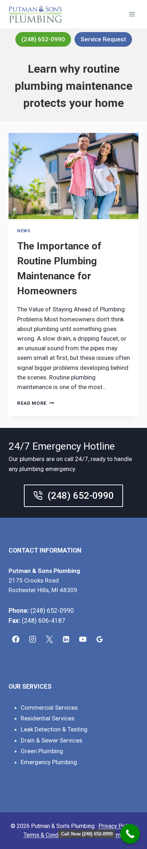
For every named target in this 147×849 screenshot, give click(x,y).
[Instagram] (32, 639)
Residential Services (48, 718)
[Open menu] (131, 14)
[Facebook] (16, 639)
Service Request (103, 39)
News (23, 230)
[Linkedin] (66, 639)
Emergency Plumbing (49, 762)
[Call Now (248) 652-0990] (130, 834)
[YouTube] (83, 639)
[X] (49, 639)
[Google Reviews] (99, 639)
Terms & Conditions (48, 835)
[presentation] (73, 176)
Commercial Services (49, 707)
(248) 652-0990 (43, 39)
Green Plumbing (42, 751)
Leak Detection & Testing (54, 729)
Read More (35, 403)
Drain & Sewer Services (51, 740)
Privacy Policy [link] (116, 826)
